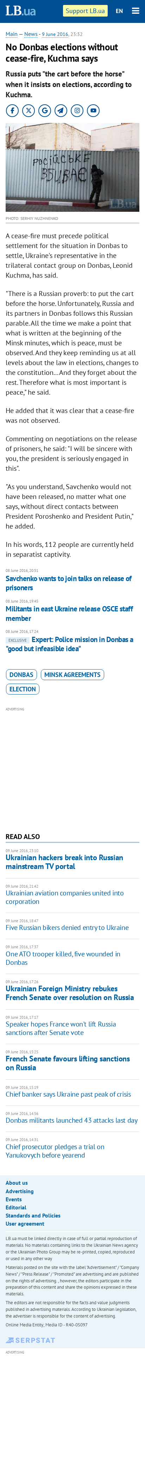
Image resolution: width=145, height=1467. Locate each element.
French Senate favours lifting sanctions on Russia (68, 1063)
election (23, 689)
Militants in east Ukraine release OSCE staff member (69, 613)
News (31, 33)
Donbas (21, 675)
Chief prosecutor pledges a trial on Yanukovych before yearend (55, 1151)
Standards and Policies (33, 1215)
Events (14, 1199)
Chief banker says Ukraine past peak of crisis (68, 1094)
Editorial (16, 1207)
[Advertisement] (72, 769)
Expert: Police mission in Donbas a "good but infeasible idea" (69, 644)
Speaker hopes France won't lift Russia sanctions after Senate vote (61, 1028)
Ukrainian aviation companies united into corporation (65, 897)
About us (17, 1182)
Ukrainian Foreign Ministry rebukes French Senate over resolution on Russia (70, 993)
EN (119, 11)
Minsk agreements (72, 675)
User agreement (25, 1223)
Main (12, 33)
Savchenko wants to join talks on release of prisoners (68, 583)
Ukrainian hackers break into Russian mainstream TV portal (64, 861)
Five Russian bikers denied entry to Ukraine (67, 927)
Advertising (20, 1191)
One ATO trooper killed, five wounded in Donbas (63, 958)
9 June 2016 (55, 34)
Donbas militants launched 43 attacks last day (71, 1120)
